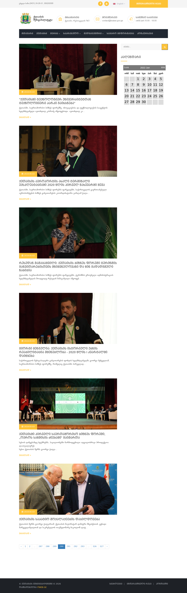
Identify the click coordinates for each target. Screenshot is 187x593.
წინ (163, 66)
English (120, 4)
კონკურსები (145, 33)
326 (95, 546)
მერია (54, 33)
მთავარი (27, 33)
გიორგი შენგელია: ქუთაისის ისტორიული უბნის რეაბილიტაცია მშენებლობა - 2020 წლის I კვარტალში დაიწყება (63, 352)
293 (82, 546)
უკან (126, 66)
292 (75, 546)
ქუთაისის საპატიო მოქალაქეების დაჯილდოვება (59, 519)
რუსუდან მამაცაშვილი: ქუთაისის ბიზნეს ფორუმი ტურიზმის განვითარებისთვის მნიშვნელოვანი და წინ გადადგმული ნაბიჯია (68, 267)
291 (68, 546)
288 (47, 546)
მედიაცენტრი (93, 33)
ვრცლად (24, 117)
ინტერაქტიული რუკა (148, 3)
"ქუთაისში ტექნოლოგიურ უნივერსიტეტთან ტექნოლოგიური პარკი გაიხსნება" (55, 101)
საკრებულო (71, 33)
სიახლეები (115, 583)
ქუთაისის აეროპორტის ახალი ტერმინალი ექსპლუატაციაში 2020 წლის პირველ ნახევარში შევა (62, 183)
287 (40, 546)
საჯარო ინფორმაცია (120, 33)
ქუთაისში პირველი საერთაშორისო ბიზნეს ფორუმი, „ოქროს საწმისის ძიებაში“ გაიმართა (62, 436)
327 (102, 546)
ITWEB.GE (42, 587)
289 (54, 546)
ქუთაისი (41, 33)
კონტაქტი (162, 583)
